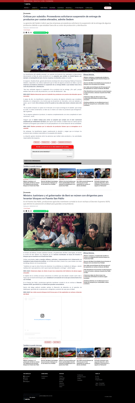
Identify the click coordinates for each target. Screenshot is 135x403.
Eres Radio (52, 7)
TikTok (26, 379)
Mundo (61, 381)
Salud (60, 386)
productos (45, 142)
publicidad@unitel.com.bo (45, 395)
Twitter (26, 378)
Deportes (61, 383)
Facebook (27, 376)
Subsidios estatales (64, 142)
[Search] (110, 4)
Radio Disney (44, 7)
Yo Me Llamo (89, 7)
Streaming (68, 7)
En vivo (108, 7)
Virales (79, 378)
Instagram (27, 381)
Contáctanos (44, 376)
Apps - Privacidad (100, 383)
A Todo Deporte (79, 7)
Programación (98, 379)
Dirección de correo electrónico (41, 151)
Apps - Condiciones (100, 384)
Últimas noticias (28, 1)
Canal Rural (60, 7)
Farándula (79, 380)
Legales (43, 378)
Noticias (26, 7)
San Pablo (57, 342)
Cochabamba (49, 1)
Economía (27, 13)
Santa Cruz (37, 1)
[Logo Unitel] (27, 4)
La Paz (43, 1)
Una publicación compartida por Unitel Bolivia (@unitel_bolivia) (42, 337)
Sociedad (61, 379)
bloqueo (48, 342)
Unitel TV (34, 7)
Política (61, 376)
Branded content (81, 376)
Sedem (54, 142)
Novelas (97, 378)
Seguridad (61, 179)
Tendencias (80, 375)
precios (36, 142)
